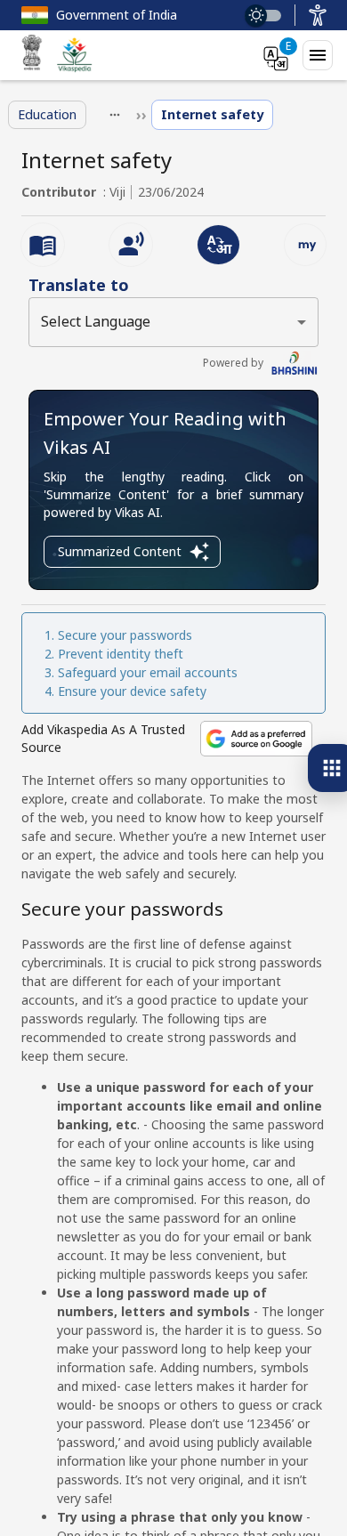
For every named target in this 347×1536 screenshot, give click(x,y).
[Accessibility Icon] (318, 15)
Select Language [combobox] (95, 321)
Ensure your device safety (132, 691)
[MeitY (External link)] (32, 55)
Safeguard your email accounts (148, 672)
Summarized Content (120, 551)
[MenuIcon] (318, 55)
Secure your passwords (125, 635)
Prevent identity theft (120, 653)
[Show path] (114, 115)
